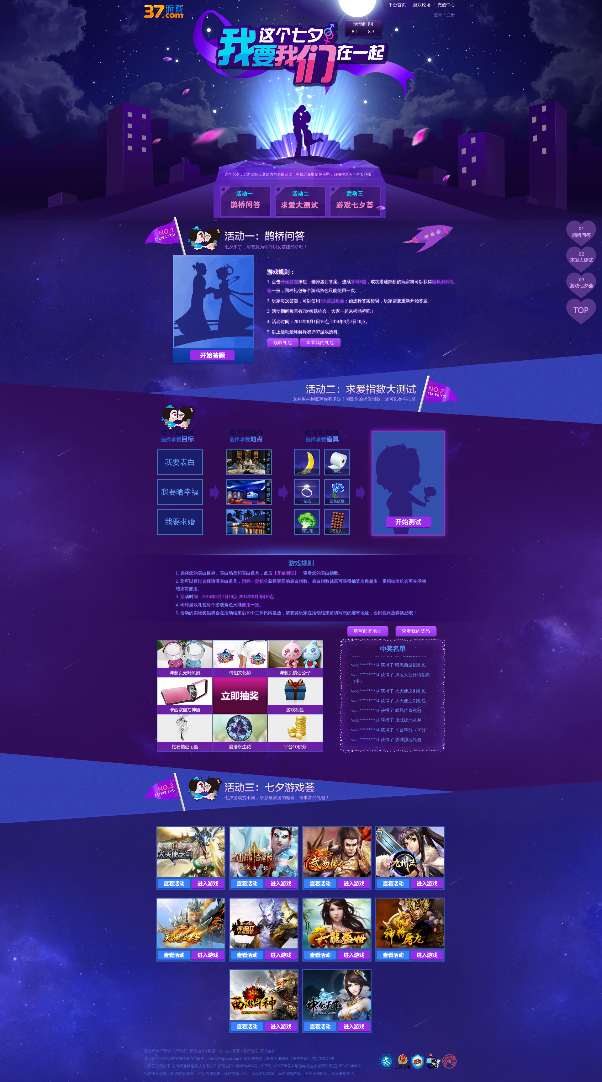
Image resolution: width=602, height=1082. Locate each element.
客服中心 (215, 1051)
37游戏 (166, 1051)
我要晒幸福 (180, 492)
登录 (438, 15)
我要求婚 (180, 522)
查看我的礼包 (320, 342)
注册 (450, 15)
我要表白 (180, 462)
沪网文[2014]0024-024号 (237, 1066)
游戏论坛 (421, 5)
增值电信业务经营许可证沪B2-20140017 (328, 1066)
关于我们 (179, 1051)
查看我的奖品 (416, 631)
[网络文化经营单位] (386, 1061)
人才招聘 (232, 1051)
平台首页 (397, 5)
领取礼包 (282, 342)
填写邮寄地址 (368, 631)
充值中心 (446, 5)
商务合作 (197, 1051)
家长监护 (267, 1051)
